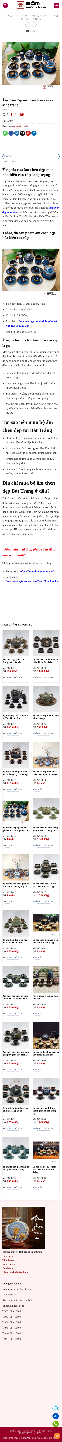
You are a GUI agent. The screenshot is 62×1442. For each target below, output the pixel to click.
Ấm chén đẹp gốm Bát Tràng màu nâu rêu (13, 660)
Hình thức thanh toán (31, 1433)
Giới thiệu (7, 1256)
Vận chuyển (8, 1264)
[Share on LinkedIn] (34, 133)
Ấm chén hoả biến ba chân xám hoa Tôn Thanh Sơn (15, 997)
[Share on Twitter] (16, 133)
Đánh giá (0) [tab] (10, 162)
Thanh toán (8, 1260)
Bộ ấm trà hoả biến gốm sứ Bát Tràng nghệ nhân (46, 1053)
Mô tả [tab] (7, 156)
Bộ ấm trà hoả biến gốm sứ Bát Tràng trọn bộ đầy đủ (16, 885)
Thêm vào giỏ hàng (13, 677)
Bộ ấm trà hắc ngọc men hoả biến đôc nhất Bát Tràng (44, 1169)
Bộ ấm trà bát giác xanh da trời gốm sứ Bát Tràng (16, 1168)
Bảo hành (7, 1268)
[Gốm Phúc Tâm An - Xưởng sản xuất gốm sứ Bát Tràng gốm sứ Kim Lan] (31, 5)
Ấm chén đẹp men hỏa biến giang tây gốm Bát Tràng (16, 1053)
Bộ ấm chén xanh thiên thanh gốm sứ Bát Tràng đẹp (44, 1111)
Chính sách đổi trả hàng (15, 1272)
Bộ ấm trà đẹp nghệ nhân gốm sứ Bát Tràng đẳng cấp (16, 829)
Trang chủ (11, 16)
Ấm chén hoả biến (20, 126)
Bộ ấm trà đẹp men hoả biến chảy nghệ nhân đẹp (45, 773)
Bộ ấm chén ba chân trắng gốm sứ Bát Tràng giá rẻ (45, 829)
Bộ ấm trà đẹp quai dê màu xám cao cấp (46, 717)
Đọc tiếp (37, 789)
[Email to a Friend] (22, 133)
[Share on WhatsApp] (5, 133)
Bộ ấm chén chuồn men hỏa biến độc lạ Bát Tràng (46, 660)
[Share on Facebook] (11, 133)
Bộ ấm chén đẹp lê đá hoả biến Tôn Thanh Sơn (15, 941)
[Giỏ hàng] (56, 5)
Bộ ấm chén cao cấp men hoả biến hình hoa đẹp (45, 885)
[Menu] (5, 5)
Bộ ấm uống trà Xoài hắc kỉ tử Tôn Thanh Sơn (16, 717)
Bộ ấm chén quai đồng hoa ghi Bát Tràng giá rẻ (15, 1109)
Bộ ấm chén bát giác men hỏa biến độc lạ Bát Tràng (15, 773)
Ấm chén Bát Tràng (36, 16)
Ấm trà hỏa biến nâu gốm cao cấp (45, 997)
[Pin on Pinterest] (28, 133)
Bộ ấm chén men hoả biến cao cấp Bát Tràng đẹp (45, 941)
